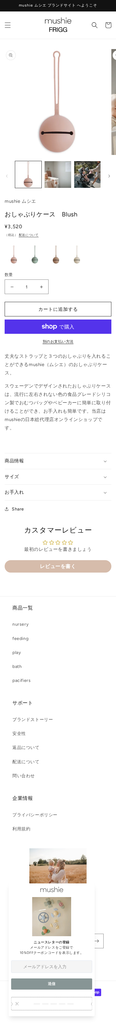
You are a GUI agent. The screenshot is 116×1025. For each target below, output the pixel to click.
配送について (29, 235)
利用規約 (21, 829)
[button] (8, 25)
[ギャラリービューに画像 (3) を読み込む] (87, 174)
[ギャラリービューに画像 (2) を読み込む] (58, 174)
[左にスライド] (7, 176)
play (16, 652)
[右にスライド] (109, 176)
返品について (26, 747)
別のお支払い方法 (58, 341)
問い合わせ (23, 775)
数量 (9, 274)
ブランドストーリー (32, 719)
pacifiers (21, 680)
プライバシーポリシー (35, 815)
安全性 (19, 733)
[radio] (14, 254)
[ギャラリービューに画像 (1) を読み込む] (28, 174)
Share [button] (18, 509)
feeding (20, 638)
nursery (20, 624)
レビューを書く (58, 566)
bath (17, 666)
